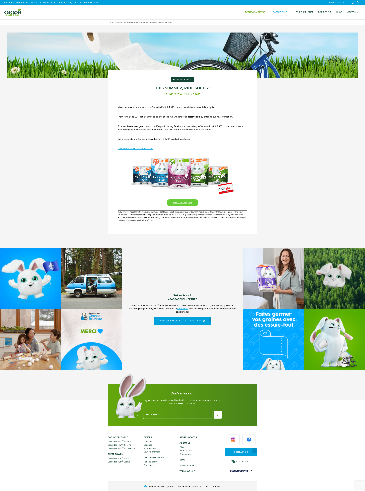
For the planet (304, 12)
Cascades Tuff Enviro (119, 458)
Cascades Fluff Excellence (121, 448)
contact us (182, 308)
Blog (339, 12)
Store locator (336, 2)
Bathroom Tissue (255, 12)
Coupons (148, 442)
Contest (148, 445)
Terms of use (187, 471)
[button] (357, 2)
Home (110, 22)
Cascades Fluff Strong (119, 445)
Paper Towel (280, 12)
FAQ (182, 447)
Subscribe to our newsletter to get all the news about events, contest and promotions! (52, 3)
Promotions (119, 22)
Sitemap (217, 486)
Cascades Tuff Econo (119, 461)
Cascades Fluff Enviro (119, 441)
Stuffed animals (152, 452)
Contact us (185, 454)
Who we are (186, 451)
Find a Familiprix (182, 202)
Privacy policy (188, 466)
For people (324, 12)
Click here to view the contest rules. (135, 148)
